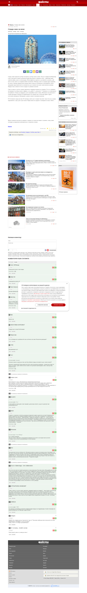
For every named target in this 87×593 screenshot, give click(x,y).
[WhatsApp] (27, 71)
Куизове (45, 567)
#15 (15, 271)
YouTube (32, 132)
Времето (11, 565)
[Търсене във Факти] (77, 2)
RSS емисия (12, 571)
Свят (20, 4)
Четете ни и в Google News (17, 134)
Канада (10, 126)
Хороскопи (58, 4)
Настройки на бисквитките (28, 301)
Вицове (10, 567)
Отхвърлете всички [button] (43, 305)
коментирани (69, 122)
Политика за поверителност (41, 301)
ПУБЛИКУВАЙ (52, 250)
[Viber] (37, 71)
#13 (15, 368)
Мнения (23, 4)
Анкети (44, 565)
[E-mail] (34, 71)
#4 (14, 360)
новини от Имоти (65, 42)
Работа (10, 576)
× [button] (66, 283)
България (16, 4)
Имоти (38, 4)
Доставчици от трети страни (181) (42, 293)
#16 (15, 388)
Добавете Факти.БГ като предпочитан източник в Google (58, 575)
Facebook (23, 132)
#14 (14, 507)
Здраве (44, 562)
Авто (41, 4)
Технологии (45, 4)
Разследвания (29, 4)
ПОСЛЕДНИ (11, 262)
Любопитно (63, 4)
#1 (14, 434)
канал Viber (36, 132)
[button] (29, 308)
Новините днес (12, 546)
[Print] (40, 71)
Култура (68, 4)
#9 (14, 402)
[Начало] (43, 2)
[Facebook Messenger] (31, 71)
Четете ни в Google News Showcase (54, 572)
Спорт (53, 4)
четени (63, 122)
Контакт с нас (11, 580)
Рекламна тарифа (12, 578)
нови (75, 122)
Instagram (28, 132)
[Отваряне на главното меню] (9, 2)
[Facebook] (24, 71)
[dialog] (43, 296)
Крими (50, 4)
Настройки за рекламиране (33, 299)
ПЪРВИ (15, 262)
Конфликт (73, 4)
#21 (15, 424)
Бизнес (34, 4)
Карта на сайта (12, 574)
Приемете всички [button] (58, 305)
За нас (10, 573)
